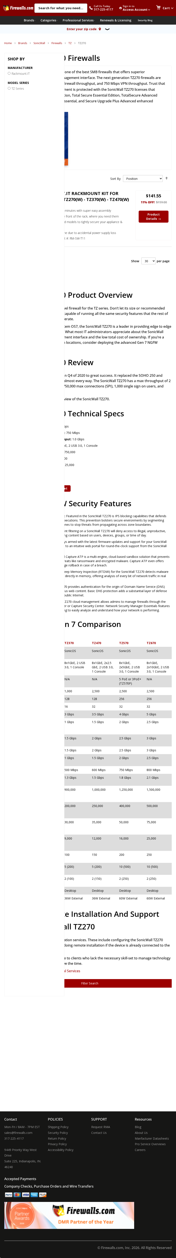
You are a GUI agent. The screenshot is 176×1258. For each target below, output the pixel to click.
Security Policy (58, 1133)
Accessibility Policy (60, 1150)
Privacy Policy (57, 1144)
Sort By (115, 179)
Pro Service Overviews (150, 1144)
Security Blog (145, 20)
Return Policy (57, 1138)
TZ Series (18, 88)
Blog (138, 1127)
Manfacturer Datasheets (152, 1138)
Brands (22, 43)
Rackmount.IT (21, 73)
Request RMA (100, 1127)
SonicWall (39, 43)
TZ (70, 43)
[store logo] (18, 8)
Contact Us (99, 1133)
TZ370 (69, 643)
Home (8, 43)
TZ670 (151, 643)
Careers (140, 1150)
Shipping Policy (58, 1127)
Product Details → (153, 216)
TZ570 (123, 643)
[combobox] (61, 8)
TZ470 (96, 643)
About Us (141, 1133)
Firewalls (57, 43)
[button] (103, 8)
